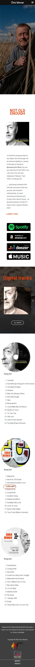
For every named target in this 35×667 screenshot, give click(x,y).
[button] (2, 301)
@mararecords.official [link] (14, 167)
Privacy (17, 664)
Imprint (17, 661)
